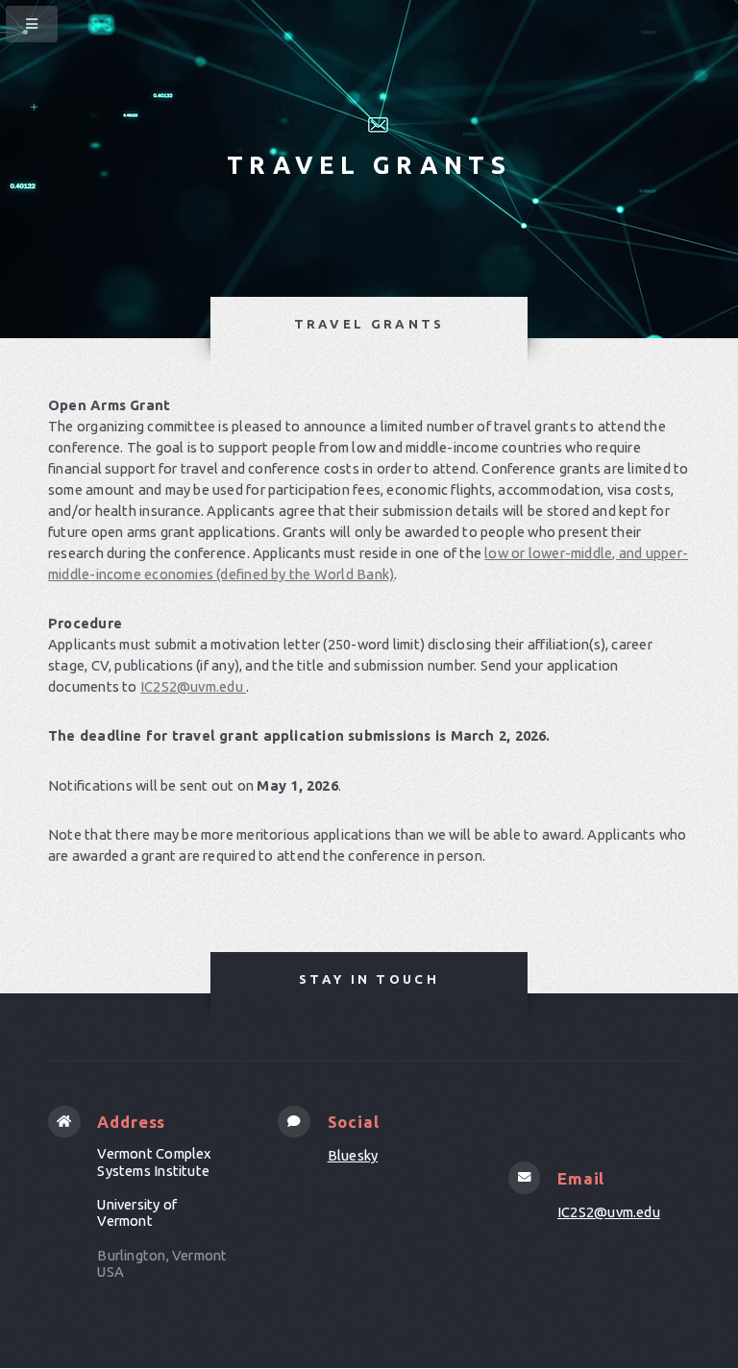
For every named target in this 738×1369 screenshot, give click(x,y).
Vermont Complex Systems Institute (153, 1162)
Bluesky (353, 1155)
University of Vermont (137, 1213)
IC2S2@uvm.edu (193, 686)
